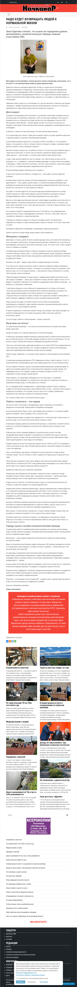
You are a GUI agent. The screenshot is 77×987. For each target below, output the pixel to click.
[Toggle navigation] (8, 14)
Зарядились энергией (15, 757)
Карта (8, 975)
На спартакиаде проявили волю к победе (18, 884)
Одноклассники (11, 934)
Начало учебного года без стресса (17, 888)
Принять (20, 982)
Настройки (44, 982)
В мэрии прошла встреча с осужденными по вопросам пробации (52, 705)
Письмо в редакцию (12, 957)
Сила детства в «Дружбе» (51, 797)
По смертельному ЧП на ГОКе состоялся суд (19, 704)
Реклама (9, 949)
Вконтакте (9, 936)
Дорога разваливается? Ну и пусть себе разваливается (21, 793)
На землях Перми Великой (14, 900)
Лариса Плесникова (13, 27)
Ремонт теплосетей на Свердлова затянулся (19, 892)
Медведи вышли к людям (17, 722)
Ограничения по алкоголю (17, 668)
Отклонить (32, 982)
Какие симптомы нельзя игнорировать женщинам (21, 912)
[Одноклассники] (10, 641)
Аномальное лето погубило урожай (17, 908)
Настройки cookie (68, 983)
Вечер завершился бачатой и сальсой (17, 880)
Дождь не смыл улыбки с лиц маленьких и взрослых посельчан (54, 744)
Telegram (9, 939)
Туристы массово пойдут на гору (54, 668)
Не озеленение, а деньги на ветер (54, 780)
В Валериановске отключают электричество (19, 896)
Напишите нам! (13, 2)
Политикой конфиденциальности (26, 973)
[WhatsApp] (15, 641)
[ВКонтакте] (7, 641)
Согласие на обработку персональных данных (20, 955)
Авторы (8, 946)
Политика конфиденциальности (16, 952)
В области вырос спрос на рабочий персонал (20, 904)
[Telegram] (12, 641)
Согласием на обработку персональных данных (30, 975)
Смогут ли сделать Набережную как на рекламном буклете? (24, 916)
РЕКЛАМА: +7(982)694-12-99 (14, 970)
